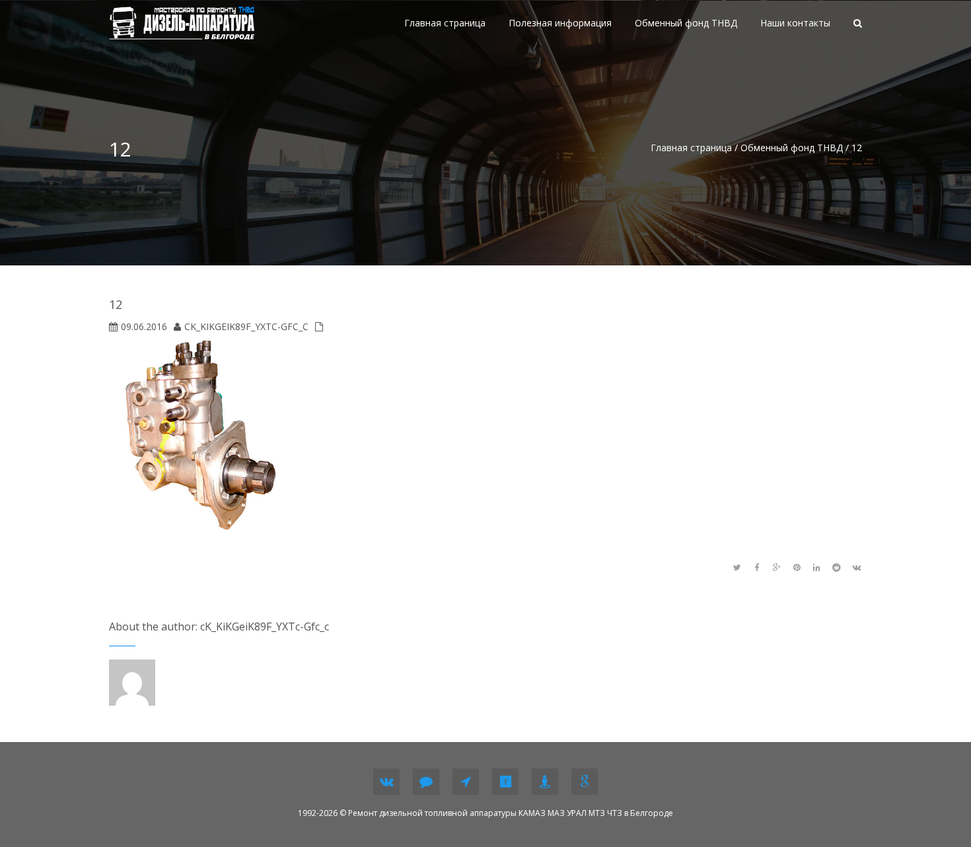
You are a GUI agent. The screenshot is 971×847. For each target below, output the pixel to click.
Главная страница (691, 147)
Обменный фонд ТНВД (791, 147)
